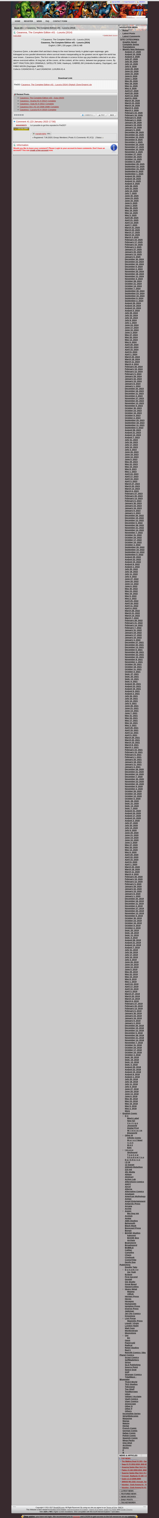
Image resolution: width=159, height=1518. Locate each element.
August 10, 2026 (133, 54)
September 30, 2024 (134, 291)
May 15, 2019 (131, 977)
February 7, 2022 (133, 628)
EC (128, 1338)
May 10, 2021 (131, 723)
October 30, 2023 (133, 408)
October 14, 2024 (133, 286)
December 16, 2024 (134, 264)
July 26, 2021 (131, 696)
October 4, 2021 (132, 672)
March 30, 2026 (132, 100)
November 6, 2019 (134, 916)
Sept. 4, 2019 (131, 938)
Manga (126, 1421)
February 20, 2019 (134, 1006)
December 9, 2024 (134, 266)
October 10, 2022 (133, 542)
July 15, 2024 (131, 318)
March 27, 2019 (132, 994)
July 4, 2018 (131, 1086)
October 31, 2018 (133, 1045)
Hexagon (129, 1301)
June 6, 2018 (131, 1096)
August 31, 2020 (133, 811)
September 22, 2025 (134, 166)
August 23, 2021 (133, 686)
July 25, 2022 (131, 569)
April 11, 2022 (131, 606)
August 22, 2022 (133, 559)
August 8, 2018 (132, 1074)
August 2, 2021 (132, 694)
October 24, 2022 (133, 537)
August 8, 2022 (132, 564)
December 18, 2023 (134, 391)
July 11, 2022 (131, 574)
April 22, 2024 (131, 347)
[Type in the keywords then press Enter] (127, 17)
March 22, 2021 (132, 740)
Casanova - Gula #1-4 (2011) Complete (37, 104)
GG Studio (130, 1282)
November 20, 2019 (134, 911)
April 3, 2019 (131, 991)
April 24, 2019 (131, 984)
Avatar (128, 1218)
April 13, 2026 (131, 96)
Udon (127, 1394)
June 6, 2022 (131, 586)
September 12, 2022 (134, 552)
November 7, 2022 (134, 532)
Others (128, 1411)
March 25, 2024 (132, 357)
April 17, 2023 (131, 476)
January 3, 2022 (132, 640)
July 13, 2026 (131, 64)
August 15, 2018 (133, 1072)
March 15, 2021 (132, 742)
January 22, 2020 (133, 889)
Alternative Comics (134, 1191)
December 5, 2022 (134, 523)
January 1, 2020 (132, 896)
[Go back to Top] (144, 1506)
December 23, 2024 (134, 262)
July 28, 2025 (131, 186)
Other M (129, 1135)
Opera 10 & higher (96, 1510)
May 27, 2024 (131, 335)
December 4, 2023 (134, 396)
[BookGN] (138, 10)
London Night (132, 1326)
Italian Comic (129, 1433)
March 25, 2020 (132, 867)
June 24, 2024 (132, 325)
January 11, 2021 (133, 764)
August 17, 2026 (133, 52)
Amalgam (129, 1194)
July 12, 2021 (131, 701)
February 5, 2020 (133, 884)
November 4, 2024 (134, 279)
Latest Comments (131, 36)
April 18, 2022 (131, 603)
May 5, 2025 (131, 215)
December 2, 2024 (134, 269)
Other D (129, 1406)
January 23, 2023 (133, 506)
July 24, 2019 (131, 952)
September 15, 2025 (134, 169)
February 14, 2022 (134, 625)
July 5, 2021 (131, 703)
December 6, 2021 (134, 650)
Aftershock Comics (134, 1182)
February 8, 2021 (133, 755)
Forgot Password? (129, 2)
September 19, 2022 (134, 550)
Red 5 (128, 1350)
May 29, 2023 (131, 462)
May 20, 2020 (131, 847)
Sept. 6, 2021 (131, 681)
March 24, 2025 (132, 230)
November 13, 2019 (134, 913)
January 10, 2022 (133, 637)
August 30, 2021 (133, 684)
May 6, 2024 (131, 342)
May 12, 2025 (131, 213)
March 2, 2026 (132, 110)
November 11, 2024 (134, 276)
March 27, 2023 (132, 484)
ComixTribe (130, 1260)
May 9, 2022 (131, 596)
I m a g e (115, 35)
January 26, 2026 (133, 122)
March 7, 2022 (132, 618)
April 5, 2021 (131, 735)
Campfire (129, 1252)
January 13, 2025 (133, 254)
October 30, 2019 (133, 918)
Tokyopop (130, 1387)
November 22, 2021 (134, 654)
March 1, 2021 (132, 747)
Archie (128, 1208)
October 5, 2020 (132, 798)
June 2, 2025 (131, 205)
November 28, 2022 (134, 525)
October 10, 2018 (133, 1052)
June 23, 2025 (132, 198)
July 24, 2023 (131, 442)
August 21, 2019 (133, 942)
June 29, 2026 (132, 69)
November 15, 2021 (134, 657)
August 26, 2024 (133, 303)
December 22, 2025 (134, 135)
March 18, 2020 (132, 869)
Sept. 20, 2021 (132, 676)
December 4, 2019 (134, 906)
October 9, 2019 (132, 925)
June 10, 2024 (132, 330)
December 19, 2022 (134, 518)
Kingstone (130, 1316)
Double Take (131, 1267)
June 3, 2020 (131, 842)
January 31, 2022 (133, 630)
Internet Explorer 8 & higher (77, 1510)
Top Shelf (129, 1389)
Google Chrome (126, 1510)
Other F (128, 1409)
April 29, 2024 (131, 345)
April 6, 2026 (131, 98)
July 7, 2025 (131, 193)
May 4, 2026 (131, 88)
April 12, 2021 (131, 733)
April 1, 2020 (131, 864)
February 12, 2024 (134, 371)
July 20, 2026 (131, 61)
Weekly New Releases (133, 49)
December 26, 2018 (134, 1025)
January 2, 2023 (132, 513)
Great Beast (131, 1284)
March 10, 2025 (132, 235)
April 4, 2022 (131, 608)
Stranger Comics (133, 1374)
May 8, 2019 (131, 979)
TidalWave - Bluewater (128, 1378)
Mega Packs (129, 1440)
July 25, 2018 (131, 1079)
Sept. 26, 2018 (132, 1057)
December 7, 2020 (134, 777)
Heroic (128, 1299)
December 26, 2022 (134, 515)
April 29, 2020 (131, 855)
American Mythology (135, 1196)
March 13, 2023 (132, 489)
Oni (126, 1335)
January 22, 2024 (133, 379)
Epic (129, 1147)
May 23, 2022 (131, 591)
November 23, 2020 (134, 781)
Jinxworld (132, 1125)
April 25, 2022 (131, 601)
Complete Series (131, 44)
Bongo (128, 1230)
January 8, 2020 (132, 894)
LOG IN (142, 2)
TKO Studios (131, 1384)
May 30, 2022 (131, 589)
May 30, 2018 (131, 1099)
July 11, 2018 (131, 1084)
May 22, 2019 (131, 974)
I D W (127, 1162)
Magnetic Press (135, 1321)
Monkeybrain (131, 1330)
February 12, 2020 (134, 881)
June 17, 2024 (132, 327)
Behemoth (130, 1223)
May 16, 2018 (131, 1104)
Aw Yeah (131, 1272)
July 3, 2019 (131, 960)
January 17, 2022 (133, 635)
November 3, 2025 (134, 152)
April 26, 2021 (131, 728)
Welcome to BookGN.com (47, 9)
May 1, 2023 (131, 471)
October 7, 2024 (132, 288)
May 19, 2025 (131, 210)
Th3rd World (131, 1382)
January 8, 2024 (132, 384)
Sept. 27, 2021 (132, 674)
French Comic (130, 1428)
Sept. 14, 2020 (132, 806)
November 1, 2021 (134, 662)
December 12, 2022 (134, 520)
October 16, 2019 (133, 923)
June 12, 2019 (132, 967)
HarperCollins (132, 1287)
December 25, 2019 (134, 899)
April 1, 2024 (131, 354)
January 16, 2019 (133, 1018)
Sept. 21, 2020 (132, 803)
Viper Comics (131, 1401)
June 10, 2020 (132, 840)
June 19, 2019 (132, 964)
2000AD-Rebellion (134, 1167)
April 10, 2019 (131, 989)
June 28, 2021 (132, 706)
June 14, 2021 (132, 711)
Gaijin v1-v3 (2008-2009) (131, 1479)
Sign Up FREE (116, 2)
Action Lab (130, 1179)
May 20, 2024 (131, 337)
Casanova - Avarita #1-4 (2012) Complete (38, 101)
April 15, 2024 (131, 349)
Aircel (128, 1187)
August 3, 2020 (132, 820)
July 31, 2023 (131, 440)
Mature (126, 1423)
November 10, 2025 (134, 149)
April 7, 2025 (131, 225)
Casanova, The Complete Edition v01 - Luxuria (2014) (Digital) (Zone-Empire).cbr (56, 85)
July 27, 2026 (131, 59)
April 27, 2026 (131, 91)
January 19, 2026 (133, 125)
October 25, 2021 (133, 664)
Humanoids (130, 1304)
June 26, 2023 (132, 452)
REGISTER (76, 1517)
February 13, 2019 (134, 1008)
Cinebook (129, 1257)
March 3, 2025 (132, 237)
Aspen (128, 1211)
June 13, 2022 (132, 584)
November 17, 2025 (134, 147)
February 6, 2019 (133, 1011)
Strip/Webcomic (130, 1416)
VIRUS (130, 1294)
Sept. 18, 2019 (132, 933)
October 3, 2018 (132, 1055)
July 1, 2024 (131, 323)
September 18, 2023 (134, 423)
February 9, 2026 (133, 118)
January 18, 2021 (133, 762)
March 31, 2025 (132, 227)
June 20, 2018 (132, 1091)
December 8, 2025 (134, 140)
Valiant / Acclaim (133, 1396)
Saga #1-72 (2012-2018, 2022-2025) (135, 1464)
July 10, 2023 (131, 447)
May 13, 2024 (131, 340)
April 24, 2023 (131, 474)
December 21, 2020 (134, 772)
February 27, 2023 (134, 493)
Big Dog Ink (133, 1213)
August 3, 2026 (132, 57)
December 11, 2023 (134, 393)
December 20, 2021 (134, 645)
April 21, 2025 (131, 220)
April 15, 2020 (131, 859)
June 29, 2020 (132, 833)
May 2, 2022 (131, 598)
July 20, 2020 (131, 825)
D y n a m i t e (131, 1269)
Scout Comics (132, 1357)
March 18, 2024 (132, 359)
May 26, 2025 (131, 208)
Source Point (131, 1367)
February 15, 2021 (134, 752)
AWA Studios (131, 1221)
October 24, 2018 (133, 1047)
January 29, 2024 (133, 376)
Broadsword (131, 1245)
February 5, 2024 (133, 374)
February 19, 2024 (134, 369)
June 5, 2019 (131, 969)
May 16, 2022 (131, 593)
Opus (127, 1340)
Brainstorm (130, 1243)
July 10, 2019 (131, 957)
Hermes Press (132, 1296)
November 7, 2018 (134, 1043)
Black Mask (130, 1226)
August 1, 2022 (132, 567)
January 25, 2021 (133, 759)
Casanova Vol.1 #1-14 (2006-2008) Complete (39, 107)
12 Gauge (129, 1165)
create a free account (39, 150)
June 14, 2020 (132, 838)
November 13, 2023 (134, 403)
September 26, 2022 (134, 547)
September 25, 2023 (134, 420)
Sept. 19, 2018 (132, 1060)
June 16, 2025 (132, 201)
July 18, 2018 (131, 1082)
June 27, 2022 (132, 579)
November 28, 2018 (134, 1035)
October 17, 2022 (133, 540)
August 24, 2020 (133, 813)
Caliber (128, 1250)
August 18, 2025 (133, 179)
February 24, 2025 (134, 240)
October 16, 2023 (133, 413)
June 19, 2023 (132, 454)
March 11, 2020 (132, 872)
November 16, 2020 (134, 784)
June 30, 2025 (132, 196)
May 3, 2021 (131, 725)
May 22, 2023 (131, 464)
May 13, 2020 (131, 850)
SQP (127, 1372)
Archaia (131, 1240)
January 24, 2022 (133, 633)
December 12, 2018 (134, 1030)
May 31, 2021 (131, 715)
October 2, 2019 (132, 928)
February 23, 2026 (134, 113)
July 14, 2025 (131, 191)
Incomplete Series (131, 1413)
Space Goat (130, 1370)
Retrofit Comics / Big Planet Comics (133, 1353)
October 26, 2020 (133, 791)
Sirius (128, 1362)
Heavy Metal (131, 1289)
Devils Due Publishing (128, 1263)
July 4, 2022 (131, 576)
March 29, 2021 (132, 737)
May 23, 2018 (131, 1101)
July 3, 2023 (131, 449)
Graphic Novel (108, 35)
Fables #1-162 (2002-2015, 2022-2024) (136, 1470)
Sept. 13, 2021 (132, 679)
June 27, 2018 (132, 1089)
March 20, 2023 (132, 486)
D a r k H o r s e (132, 1160)
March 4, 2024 (132, 364)
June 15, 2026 (132, 74)
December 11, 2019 (134, 903)
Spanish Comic (130, 1438)
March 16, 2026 (132, 105)
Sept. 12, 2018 (132, 1062)
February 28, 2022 (134, 620)
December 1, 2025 (134, 142)
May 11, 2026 (131, 86)
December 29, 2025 (134, 132)
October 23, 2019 (133, 920)
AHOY (128, 1184)
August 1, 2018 (132, 1077)
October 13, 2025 (133, 159)
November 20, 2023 (134, 401)
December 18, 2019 (134, 901)
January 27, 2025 (133, 249)
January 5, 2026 (132, 130)
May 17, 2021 (131, 720)
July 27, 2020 (131, 823)
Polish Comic (129, 1435)
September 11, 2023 (134, 425)
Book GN (18, 28)
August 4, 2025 (132, 183)
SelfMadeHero (132, 1360)
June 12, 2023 (132, 457)
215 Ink (128, 1169)
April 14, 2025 (131, 223)
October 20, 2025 (133, 157)
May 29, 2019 (131, 972)
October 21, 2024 (133, 284)
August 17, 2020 (133, 816)
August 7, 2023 (132, 437)
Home (125, 30)
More (127, 1111)
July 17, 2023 (131, 445)
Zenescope (130, 1404)
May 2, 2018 (131, 1108)
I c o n (130, 1143)
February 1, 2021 (133, 757)
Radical (128, 1345)
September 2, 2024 (134, 301)
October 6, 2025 (132, 161)
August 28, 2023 (133, 430)
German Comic (130, 1431)
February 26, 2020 (134, 877)
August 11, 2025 (133, 181)
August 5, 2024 (132, 310)
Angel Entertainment (135, 1201)
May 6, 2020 (131, 852)
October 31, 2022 (133, 535)
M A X (130, 1145)
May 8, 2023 (131, 469)
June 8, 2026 (131, 76)
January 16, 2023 (133, 508)
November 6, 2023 (134, 406)
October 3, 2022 (132, 545)
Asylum (128, 1216)
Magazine (127, 1418)
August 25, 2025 (133, 176)
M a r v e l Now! (134, 1140)
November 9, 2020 (134, 786)
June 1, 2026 (131, 79)
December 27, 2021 (134, 642)
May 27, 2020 (131, 845)
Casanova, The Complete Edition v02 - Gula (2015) (42, 98)
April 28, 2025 (131, 218)
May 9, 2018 (131, 1106)
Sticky (126, 1448)
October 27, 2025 (133, 154)
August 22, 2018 (133, 1069)
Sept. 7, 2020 (131, 808)
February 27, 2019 (134, 1003)
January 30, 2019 (133, 1013)
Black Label (133, 1118)
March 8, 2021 (132, 745)
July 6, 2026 (131, 66)
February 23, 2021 (134, 750)
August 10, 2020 (133, 818)
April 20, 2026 (131, 93)
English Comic (130, 1113)
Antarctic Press (132, 1204)
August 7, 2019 (132, 947)
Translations (129, 47)
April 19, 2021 (131, 730)
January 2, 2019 (132, 1023)
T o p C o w (132, 1155)
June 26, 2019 (132, 962)
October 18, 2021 (133, 667)
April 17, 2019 (131, 986)
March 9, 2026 (132, 108)
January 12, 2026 (133, 127)
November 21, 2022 (134, 528)
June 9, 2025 (131, 203)
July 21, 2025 (131, 188)
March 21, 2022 (132, 613)
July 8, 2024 (131, 320)
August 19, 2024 (133, 305)
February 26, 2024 (134, 366)
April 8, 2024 (131, 352)
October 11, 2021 (133, 669)
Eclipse (128, 1274)
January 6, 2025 (132, 257)
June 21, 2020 (132, 835)
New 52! (131, 1121)
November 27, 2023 (134, 398)
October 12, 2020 (133, 796)
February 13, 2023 (134, 498)
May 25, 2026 (131, 81)
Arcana (128, 1206)
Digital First (133, 1128)
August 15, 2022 (133, 562)
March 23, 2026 (132, 103)
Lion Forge (130, 1318)
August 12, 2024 (133, 308)
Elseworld (132, 1133)
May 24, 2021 (131, 718)
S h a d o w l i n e (135, 1157)
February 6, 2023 (133, 501)
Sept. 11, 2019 (132, 935)
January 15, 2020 (133, 891)
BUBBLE (129, 1248)
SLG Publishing (132, 1365)
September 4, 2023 (134, 428)
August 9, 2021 (132, 691)
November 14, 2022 (134, 530)
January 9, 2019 (132, 1021)
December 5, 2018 (134, 1033)
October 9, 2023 (132, 415)
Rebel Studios (132, 1348)
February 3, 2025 (133, 247)
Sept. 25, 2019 (132, 930)
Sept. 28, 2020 (132, 801)
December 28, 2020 (134, 769)
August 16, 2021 (133, 689)
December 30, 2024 (134, 259)
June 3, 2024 (131, 332)
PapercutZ (130, 1343)
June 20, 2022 (132, 581)
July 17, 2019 (131, 955)
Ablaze (128, 1174)
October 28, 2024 (133, 281)
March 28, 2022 (132, 611)
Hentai (126, 1426)
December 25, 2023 (134, 388)
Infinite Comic (134, 1138)
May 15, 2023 (131, 467)
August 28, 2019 (133, 940)
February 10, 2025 (134, 244)
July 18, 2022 (131, 571)
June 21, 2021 (132, 708)
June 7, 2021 (131, 713)
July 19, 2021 (131, 698)
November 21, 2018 (134, 1038)
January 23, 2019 (133, 1016)
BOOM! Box (133, 1238)
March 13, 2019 (132, 999)
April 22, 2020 (131, 857)
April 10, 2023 (131, 479)
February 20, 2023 (134, 496)
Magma (130, 1291)
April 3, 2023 (131, 481)
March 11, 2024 (132, 362)
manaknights (21, 125)
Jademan (129, 1311)
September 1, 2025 (134, 174)
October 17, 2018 (133, 1050)
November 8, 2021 (134, 659)
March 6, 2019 (132, 1001)
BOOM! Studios (132, 1233)
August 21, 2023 (133, 432)
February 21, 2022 (134, 623)
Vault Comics (131, 1399)
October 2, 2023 (132, 418)
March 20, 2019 (132, 996)
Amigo (128, 1199)
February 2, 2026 (133, 120)
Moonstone (130, 1333)
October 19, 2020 (133, 794)
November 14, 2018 (134, 1040)
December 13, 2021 (134, 647)
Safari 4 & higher (110, 1510)
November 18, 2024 (134, 274)
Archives (127, 1445)
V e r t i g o (132, 1123)
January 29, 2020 (133, 886)
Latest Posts (129, 33)
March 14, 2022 (132, 615)
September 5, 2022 (134, 554)
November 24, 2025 (134, 144)
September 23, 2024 (134, 293)
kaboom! (131, 1235)
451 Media (130, 1172)
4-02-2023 (17, 36)
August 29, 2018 (133, 1067)
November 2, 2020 (134, 789)
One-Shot (127, 1443)
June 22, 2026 (132, 71)
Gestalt (128, 1279)
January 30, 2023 (133, 503)
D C (127, 1116)
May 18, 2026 (131, 83)
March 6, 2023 (132, 491)
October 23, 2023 (133, 410)
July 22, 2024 (131, 315)
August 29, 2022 (133, 557)
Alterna (128, 1189)
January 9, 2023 (132, 510)
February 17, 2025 (134, 242)
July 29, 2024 (131, 313)
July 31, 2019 (131, 950)
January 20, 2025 (133, 252)
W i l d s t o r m (134, 1130)
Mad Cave (130, 1328)
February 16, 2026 (134, 115)
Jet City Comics (133, 1313)
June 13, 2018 (132, 1094)
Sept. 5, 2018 (131, 1064)
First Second (131, 1277)
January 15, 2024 (133, 381)
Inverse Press (132, 1309)
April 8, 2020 (131, 862)
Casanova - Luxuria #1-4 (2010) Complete (38, 110)
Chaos (128, 1255)
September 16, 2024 (134, 296)
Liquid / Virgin (132, 1323)
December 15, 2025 (134, 137)
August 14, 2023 (133, 435)
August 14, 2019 (133, 945)
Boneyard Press (133, 1228)
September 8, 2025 (134, 171)
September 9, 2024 (134, 298)
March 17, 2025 (132, 232)
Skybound (132, 1152)
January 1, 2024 (132, 386)
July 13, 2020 (131, 828)
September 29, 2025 (134, 164)
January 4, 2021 (132, 767)
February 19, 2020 (134, 879)
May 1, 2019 (131, 982)
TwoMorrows (131, 1392)
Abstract (129, 1177)
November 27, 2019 (134, 908)
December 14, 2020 (134, 774)
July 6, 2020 (131, 830)
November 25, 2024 (134, 271)
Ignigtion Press (132, 1306)
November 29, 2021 (134, 652)
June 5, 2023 (131, 459)
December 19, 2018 (134, 1028)
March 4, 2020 (132, 874)
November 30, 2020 (134, 779)
